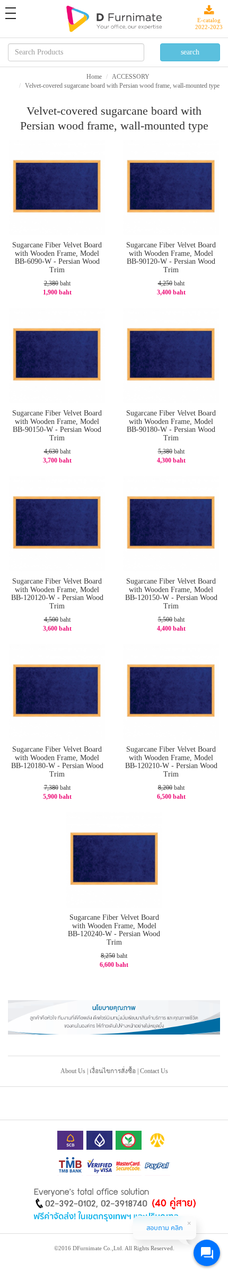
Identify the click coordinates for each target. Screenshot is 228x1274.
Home (94, 76)
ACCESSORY (131, 76)
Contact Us (154, 1071)
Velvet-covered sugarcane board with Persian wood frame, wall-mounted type (122, 85)
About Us (72, 1071)
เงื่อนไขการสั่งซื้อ (113, 1071)
